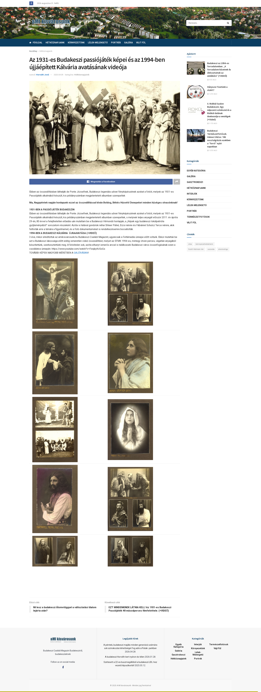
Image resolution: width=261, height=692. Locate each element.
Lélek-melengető (98, 42)
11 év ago (213, 123)
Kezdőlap (33, 51)
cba (190, 244)
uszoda (211, 249)
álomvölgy (223, 249)
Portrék (116, 42)
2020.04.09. (59, 75)
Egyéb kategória (196, 170)
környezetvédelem (204, 244)
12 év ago (213, 94)
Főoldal (37, 42)
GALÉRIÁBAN (81, 252)
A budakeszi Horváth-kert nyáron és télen (124, 657)
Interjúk (192, 194)
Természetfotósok (198, 217)
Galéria (128, 42)
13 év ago (213, 150)
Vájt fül (141, 42)
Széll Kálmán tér (196, 249)
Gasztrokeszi (195, 182)
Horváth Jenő (42, 75)
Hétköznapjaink (55, 42)
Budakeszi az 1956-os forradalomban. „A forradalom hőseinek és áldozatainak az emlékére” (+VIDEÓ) (219, 69)
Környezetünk (76, 42)
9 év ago (212, 80)
